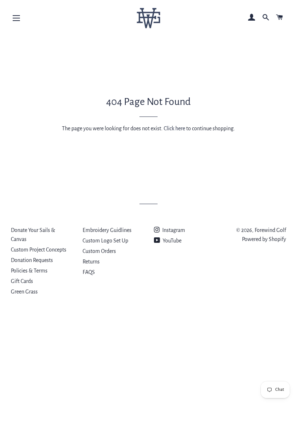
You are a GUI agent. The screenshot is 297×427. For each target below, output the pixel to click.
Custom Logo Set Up (105, 241)
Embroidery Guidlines (107, 230)
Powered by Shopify (264, 239)
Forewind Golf (270, 230)
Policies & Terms (29, 271)
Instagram (173, 230)
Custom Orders (99, 251)
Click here (174, 128)
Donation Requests (32, 260)
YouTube (171, 241)
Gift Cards (22, 281)
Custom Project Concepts (38, 250)
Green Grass (24, 292)
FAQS (89, 272)
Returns (91, 262)
